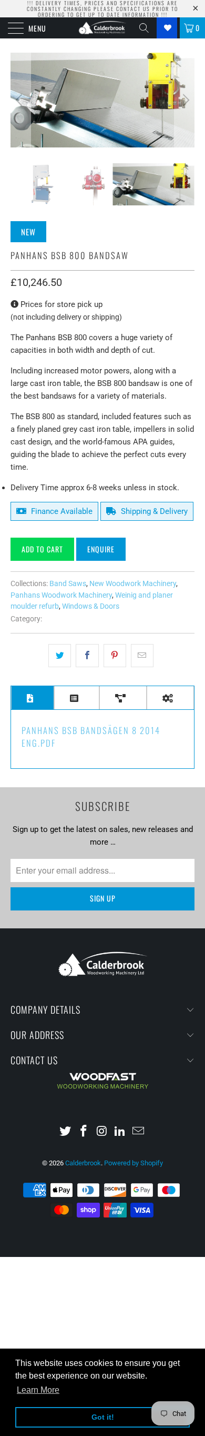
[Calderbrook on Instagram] (102, 1132)
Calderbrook (83, 1163)
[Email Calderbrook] (139, 1132)
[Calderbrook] (103, 27)
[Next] (184, 100)
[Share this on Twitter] (59, 655)
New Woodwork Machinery (132, 583)
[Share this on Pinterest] (115, 655)
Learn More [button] (38, 1389)
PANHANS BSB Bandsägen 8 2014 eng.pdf (91, 737)
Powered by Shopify (133, 1163)
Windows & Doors (90, 606)
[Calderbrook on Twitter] (66, 1132)
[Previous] (20, 100)
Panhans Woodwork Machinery (61, 595)
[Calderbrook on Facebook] (83, 1132)
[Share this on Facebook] (87, 655)
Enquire (101, 548)
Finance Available (61, 511)
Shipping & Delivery (153, 511)
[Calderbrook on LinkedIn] (120, 1132)
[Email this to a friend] (142, 655)
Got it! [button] (102, 1417)
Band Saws (67, 583)
